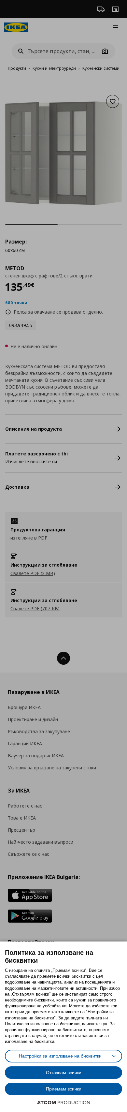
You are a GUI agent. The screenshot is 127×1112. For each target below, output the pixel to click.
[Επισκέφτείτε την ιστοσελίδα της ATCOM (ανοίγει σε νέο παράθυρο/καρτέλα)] (63, 1102)
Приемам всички (63, 1088)
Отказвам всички (63, 1072)
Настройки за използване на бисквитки (60, 1056)
